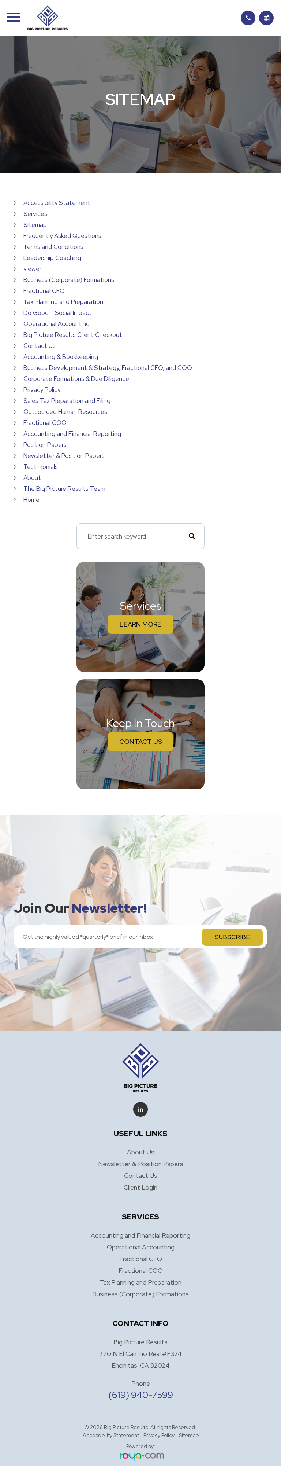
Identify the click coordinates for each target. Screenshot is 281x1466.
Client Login (140, 1187)
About (32, 478)
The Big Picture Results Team (64, 489)
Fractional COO (45, 423)
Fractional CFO (44, 291)
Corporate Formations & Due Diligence (76, 379)
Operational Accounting (56, 324)
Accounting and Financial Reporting (72, 434)
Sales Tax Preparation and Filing (66, 401)
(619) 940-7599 (140, 1395)
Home (31, 500)
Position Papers (45, 445)
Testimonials (40, 467)
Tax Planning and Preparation (63, 302)
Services (35, 214)
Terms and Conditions (53, 247)
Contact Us (39, 346)
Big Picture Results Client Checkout (72, 335)
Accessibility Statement (56, 203)
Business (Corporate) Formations (68, 280)
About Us (140, 1152)
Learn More (140, 624)
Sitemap (35, 225)
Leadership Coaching (52, 258)
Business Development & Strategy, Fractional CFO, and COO (107, 368)
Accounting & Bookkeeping (60, 357)
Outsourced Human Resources (65, 412)
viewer (32, 269)
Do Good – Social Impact (57, 313)
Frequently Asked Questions (62, 236)
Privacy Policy (41, 390)
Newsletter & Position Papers (64, 456)
